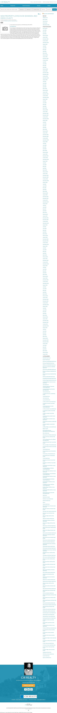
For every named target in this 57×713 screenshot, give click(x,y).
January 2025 (45, 56)
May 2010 (44, 347)
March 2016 (45, 233)
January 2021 (45, 132)
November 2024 (45, 58)
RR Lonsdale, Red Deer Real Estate (49, 572)
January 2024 (45, 70)
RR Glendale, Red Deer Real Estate (49, 546)
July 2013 (44, 286)
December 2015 (45, 239)
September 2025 (46, 42)
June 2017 (44, 207)
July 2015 (44, 247)
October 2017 (45, 200)
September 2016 (46, 223)
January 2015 (45, 258)
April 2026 (44, 33)
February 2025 (45, 54)
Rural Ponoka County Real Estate (48, 614)
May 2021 (44, 125)
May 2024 (44, 65)
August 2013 (45, 285)
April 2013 (44, 292)
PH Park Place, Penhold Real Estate (49, 453)
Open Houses (45, 21)
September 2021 (46, 118)
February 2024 (45, 69)
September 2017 (46, 201)
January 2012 (45, 318)
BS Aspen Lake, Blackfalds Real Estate (49, 361)
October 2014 (45, 262)
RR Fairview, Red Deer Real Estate (49, 541)
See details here (13, 26)
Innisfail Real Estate (46, 396)
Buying (38, 5)
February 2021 (45, 131)
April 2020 (44, 148)
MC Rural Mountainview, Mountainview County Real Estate (49, 431)
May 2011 (44, 332)
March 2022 (45, 108)
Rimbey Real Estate (46, 504)
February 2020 (45, 152)
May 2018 (44, 187)
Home (2, 5)
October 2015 (45, 242)
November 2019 (45, 155)
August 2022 (45, 99)
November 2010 (45, 341)
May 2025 (44, 49)
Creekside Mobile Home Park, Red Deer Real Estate (49, 390)
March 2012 (45, 315)
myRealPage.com (28, 705)
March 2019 (45, 170)
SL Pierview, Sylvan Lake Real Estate (49, 645)
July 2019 (44, 162)
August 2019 (45, 161)
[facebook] (25, 689)
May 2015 (44, 251)
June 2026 (44, 30)
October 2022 (45, 95)
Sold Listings (45, 22)
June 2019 (44, 164)
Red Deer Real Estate (46, 500)
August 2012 (45, 306)
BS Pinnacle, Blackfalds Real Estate (49, 376)
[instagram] (31, 689)
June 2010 (44, 345)
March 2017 (45, 212)
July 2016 (44, 226)
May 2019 (44, 166)
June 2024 (44, 63)
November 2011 (45, 322)
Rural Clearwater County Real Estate (49, 612)
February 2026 (45, 35)
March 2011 (45, 336)
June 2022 (44, 102)
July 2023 (44, 81)
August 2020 (45, 141)
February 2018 (45, 193)
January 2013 (45, 297)
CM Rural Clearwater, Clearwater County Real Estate (48, 387)
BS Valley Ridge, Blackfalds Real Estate (49, 380)
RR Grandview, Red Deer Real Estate (49, 548)
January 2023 (45, 92)
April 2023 (44, 86)
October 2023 (45, 76)
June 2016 (44, 228)
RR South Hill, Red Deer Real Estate (49, 602)
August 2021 (45, 120)
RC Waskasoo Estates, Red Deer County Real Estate (48, 485)
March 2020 (45, 150)
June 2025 (44, 47)
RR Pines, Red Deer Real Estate (48, 593)
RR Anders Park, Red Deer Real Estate (49, 511)
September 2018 (46, 180)
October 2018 (45, 178)
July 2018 (44, 184)
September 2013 (46, 283)
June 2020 (44, 145)
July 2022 (44, 100)
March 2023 (45, 88)
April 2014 (44, 272)
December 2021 (45, 113)
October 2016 (45, 221)
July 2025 (44, 46)
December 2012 (45, 299)
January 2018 (45, 194)
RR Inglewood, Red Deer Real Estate (49, 555)
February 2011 (45, 338)
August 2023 (45, 79)
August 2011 (45, 327)
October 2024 (45, 60)
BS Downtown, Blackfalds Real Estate (49, 369)
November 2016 (45, 219)
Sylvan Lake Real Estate (47, 657)
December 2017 (45, 196)
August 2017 (45, 203)
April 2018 (44, 189)
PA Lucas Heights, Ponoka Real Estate (49, 444)
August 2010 (45, 343)
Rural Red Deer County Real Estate (49, 616)
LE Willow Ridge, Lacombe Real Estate (49, 426)
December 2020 (45, 134)
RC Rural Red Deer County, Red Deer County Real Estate (49, 474)
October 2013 (45, 281)
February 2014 (45, 276)
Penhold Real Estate (46, 449)
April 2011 (44, 334)
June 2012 (44, 309)
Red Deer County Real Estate (48, 498)
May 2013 (44, 290)
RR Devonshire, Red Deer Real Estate (49, 532)
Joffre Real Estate (46, 398)
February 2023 (45, 90)
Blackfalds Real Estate (46, 357)
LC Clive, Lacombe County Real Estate (49, 408)
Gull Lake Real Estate (46, 391)
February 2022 (45, 109)
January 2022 (45, 111)
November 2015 (45, 240)
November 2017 (45, 198)
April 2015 (44, 253)
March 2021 (45, 129)
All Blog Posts (45, 17)
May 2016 (44, 230)
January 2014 (45, 278)
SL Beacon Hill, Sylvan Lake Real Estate (49, 627)
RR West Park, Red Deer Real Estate (49, 609)
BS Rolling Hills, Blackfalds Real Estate (49, 378)
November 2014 (45, 260)
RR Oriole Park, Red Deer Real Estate (49, 588)
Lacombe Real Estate (46, 399)
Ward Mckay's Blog (46, 24)
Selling (48, 5)
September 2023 (46, 77)
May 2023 (44, 85)
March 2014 (45, 274)
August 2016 (45, 224)
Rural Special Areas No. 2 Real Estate (49, 618)
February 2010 (45, 352)
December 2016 (45, 217)
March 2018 (45, 191)
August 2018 (45, 182)
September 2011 (46, 325)
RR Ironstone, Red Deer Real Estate (49, 557)
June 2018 (44, 185)
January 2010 (45, 354)
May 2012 (44, 311)
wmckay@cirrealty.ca (49, 2)
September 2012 (46, 304)
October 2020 (45, 138)
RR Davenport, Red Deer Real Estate (49, 525)
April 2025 (44, 51)
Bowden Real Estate (46, 359)
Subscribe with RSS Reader (48, 13)
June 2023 (44, 83)
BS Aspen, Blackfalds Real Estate (48, 363)
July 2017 (44, 205)
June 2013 (44, 288)
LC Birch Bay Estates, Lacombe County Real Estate (48, 407)
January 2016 (45, 237)
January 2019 (45, 173)
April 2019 (44, 168)
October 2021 (45, 116)
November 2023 (45, 74)
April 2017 (44, 210)
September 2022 (46, 97)
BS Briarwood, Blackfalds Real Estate (49, 364)
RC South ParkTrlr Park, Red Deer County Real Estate (48, 479)
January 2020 (45, 154)
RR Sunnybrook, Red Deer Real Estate (49, 604)
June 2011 (44, 331)
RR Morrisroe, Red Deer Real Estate (49, 579)
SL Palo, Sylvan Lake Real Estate (48, 643)
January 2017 (45, 216)
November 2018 (45, 177)
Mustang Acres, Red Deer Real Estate (49, 434)
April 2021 (44, 127)
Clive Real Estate (46, 384)
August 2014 (45, 265)
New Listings (45, 19)
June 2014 (44, 269)
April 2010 (44, 348)
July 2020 (44, 143)
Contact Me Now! (28, 685)
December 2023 (45, 72)
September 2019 (46, 159)
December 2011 (45, 320)
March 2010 (45, 350)
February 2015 (45, 256)
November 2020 (45, 136)
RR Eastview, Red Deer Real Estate (49, 540)
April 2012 (44, 313)
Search (54, 9)
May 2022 (44, 104)
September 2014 (46, 263)
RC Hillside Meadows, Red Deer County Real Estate (48, 469)
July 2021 (44, 122)
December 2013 (45, 279)
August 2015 (45, 246)
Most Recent (45, 28)
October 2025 (45, 40)
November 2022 (45, 93)
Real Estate (45, 495)
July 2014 (44, 267)
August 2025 (45, 44)
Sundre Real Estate (46, 655)
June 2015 (44, 249)
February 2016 (45, 235)
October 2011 (45, 324)
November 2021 (45, 115)
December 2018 (45, 175)
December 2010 (45, 340)
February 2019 (45, 171)
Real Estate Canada (46, 497)
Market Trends (45, 428)
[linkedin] (28, 689)
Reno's (44, 502)
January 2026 (45, 37)
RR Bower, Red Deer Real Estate (48, 518)
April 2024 (44, 67)
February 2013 (45, 295)
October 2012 (45, 302)
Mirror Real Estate (46, 433)
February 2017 (45, 214)
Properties (12, 5)
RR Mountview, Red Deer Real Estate (49, 581)
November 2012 (45, 301)
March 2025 (45, 53)
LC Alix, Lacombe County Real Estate (49, 401)
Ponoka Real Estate (46, 458)
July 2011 (44, 329)
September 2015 (46, 244)
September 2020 (46, 139)
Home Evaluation (26, 5)
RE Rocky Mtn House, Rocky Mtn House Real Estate (48, 493)
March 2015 (45, 255)
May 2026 (44, 31)
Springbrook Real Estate (47, 652)
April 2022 (44, 106)
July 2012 (44, 308)
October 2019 (45, 157)
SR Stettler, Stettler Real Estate (48, 654)
